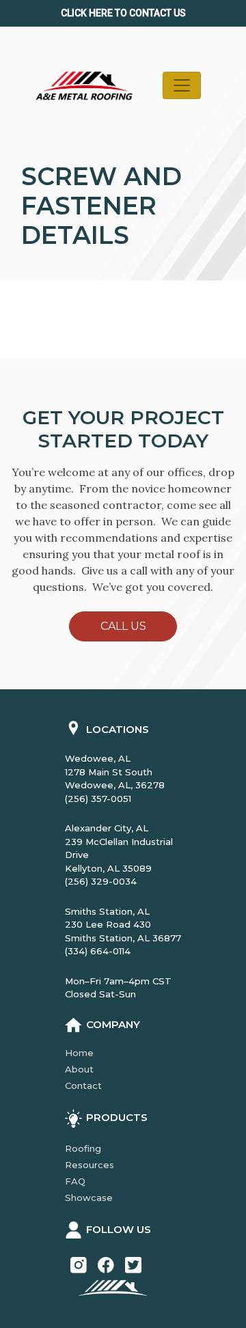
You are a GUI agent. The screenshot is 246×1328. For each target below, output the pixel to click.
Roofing (83, 1148)
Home (79, 1052)
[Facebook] (106, 1264)
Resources (89, 1164)
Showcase (89, 1197)
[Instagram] (78, 1264)
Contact (83, 1085)
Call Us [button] (123, 626)
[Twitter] (133, 1264)
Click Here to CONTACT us (123, 13)
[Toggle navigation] (182, 85)
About (79, 1069)
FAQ (75, 1181)
